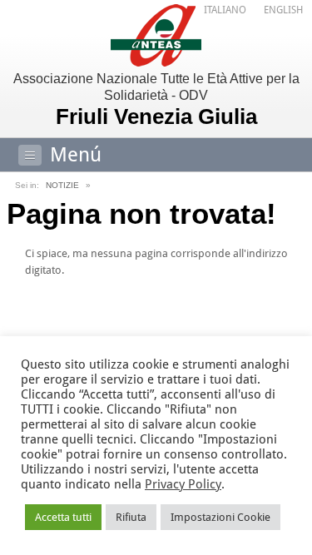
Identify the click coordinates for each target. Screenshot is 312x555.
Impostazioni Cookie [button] (220, 517)
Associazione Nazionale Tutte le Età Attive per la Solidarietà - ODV (156, 100)
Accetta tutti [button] (63, 517)
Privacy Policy (183, 484)
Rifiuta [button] (131, 517)
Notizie (62, 185)
